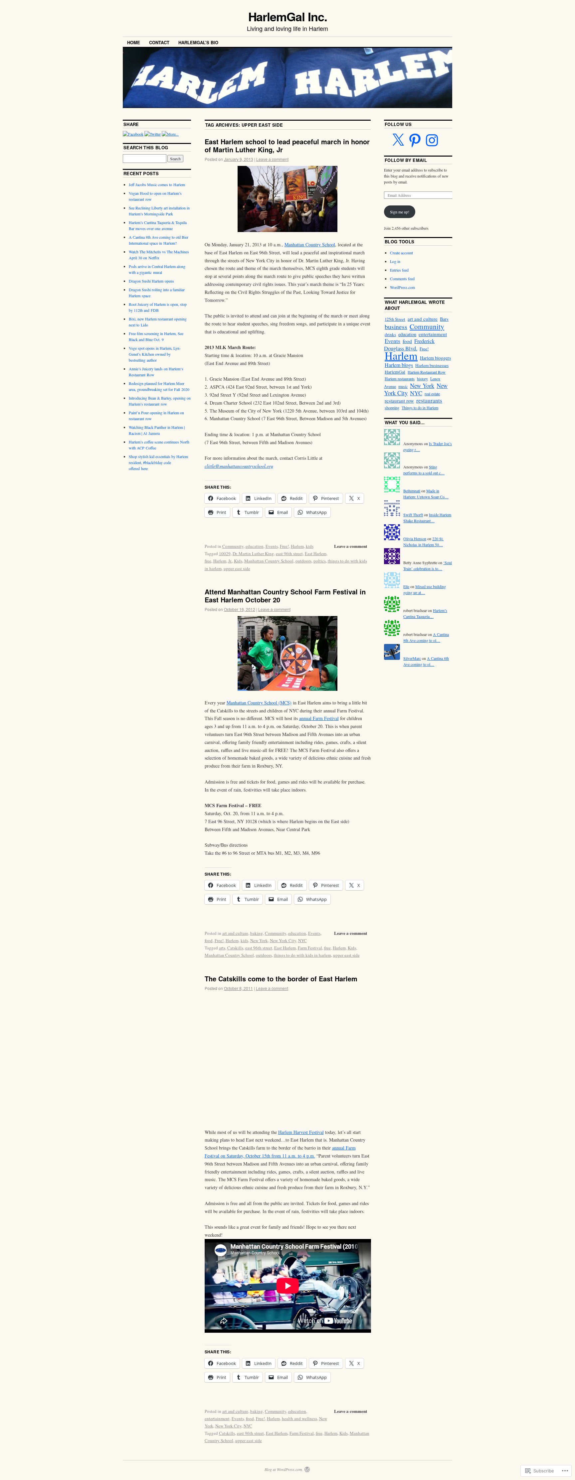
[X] (398, 140)
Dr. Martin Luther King (253, 553)
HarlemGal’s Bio (198, 42)
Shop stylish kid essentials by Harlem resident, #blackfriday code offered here (158, 462)
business (396, 326)
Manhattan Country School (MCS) (259, 702)
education (255, 546)
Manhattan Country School (310, 244)
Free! (284, 546)
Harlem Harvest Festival (301, 1132)
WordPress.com (402, 287)
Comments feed (402, 278)
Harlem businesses (432, 365)
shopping (392, 407)
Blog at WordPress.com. (284, 1469)
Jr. (230, 561)
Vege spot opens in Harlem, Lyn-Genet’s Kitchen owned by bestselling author (155, 354)
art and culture (235, 933)
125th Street (395, 319)
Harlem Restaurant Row (427, 372)
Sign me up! (399, 211)
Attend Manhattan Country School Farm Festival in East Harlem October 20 (285, 595)
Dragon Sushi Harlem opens (151, 281)
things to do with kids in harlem (302, 955)
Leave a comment (272, 159)
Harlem (297, 546)
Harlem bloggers (435, 358)
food (209, 940)
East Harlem (315, 553)
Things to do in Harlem (420, 407)
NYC (302, 940)
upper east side (237, 568)
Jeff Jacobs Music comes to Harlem (157, 184)
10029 (225, 553)
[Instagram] (432, 140)
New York (259, 940)
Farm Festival (310, 948)
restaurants (429, 400)
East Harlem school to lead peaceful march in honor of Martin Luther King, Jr (287, 145)
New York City (283, 940)
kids (309, 546)
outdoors (303, 561)
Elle (406, 586)
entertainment (217, 1418)
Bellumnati (411, 490)
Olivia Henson (414, 538)
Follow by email (406, 160)
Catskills (235, 948)
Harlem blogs (399, 365)
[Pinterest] (415, 140)
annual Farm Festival (319, 718)
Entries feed (399, 270)
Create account (401, 252)
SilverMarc (412, 658)
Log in (395, 261)
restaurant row (399, 400)
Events (272, 546)
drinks (390, 334)
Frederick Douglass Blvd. (409, 344)
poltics (319, 561)
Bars (444, 319)
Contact (159, 42)
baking (256, 933)
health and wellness (299, 1418)
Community (233, 546)
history (422, 378)
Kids (238, 561)
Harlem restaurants (400, 378)
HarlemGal (395, 372)
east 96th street (289, 553)
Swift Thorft (413, 514)
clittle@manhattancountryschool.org (239, 466)
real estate (432, 393)
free (208, 561)
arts (222, 948)
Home (133, 42)
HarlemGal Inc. (287, 16)
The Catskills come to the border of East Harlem (281, 978)
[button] (287, 653)
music (403, 386)
